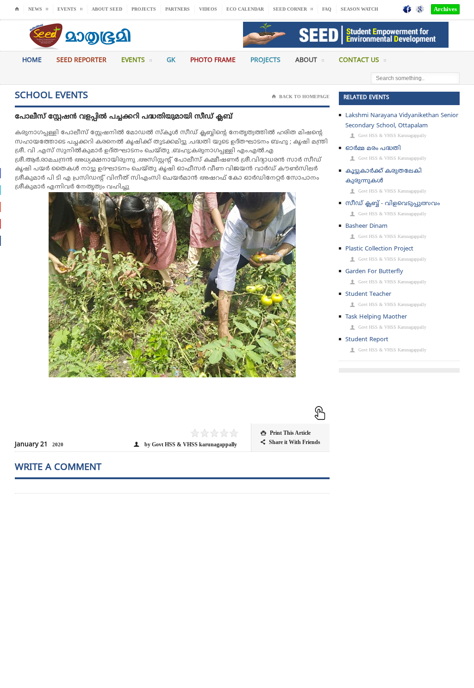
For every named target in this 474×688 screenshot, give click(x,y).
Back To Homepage (301, 96)
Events (133, 60)
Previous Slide (31, 308)
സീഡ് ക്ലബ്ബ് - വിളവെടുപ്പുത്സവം (392, 203)
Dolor (150, 412)
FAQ (326, 9)
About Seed (107, 9)
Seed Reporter (81, 60)
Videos (208, 9)
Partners (177, 9)
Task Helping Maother (376, 317)
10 (198, 412)
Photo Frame (213, 60)
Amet (164, 412)
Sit (157, 412)
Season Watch (359, 9)
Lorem (136, 412)
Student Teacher (368, 294)
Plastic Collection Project (379, 249)
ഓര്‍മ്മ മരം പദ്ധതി (373, 148)
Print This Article (286, 433)
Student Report (366, 340)
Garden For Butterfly (374, 271)
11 (205, 412)
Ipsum (143, 412)
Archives (445, 9)
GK (171, 60)
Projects (143, 9)
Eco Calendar (245, 9)
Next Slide (313, 308)
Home (32, 60)
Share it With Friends (290, 442)
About (306, 60)
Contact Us (359, 60)
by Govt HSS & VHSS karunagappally (185, 444)
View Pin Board (313, 208)
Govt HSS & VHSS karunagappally (388, 135)
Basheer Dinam (366, 226)
